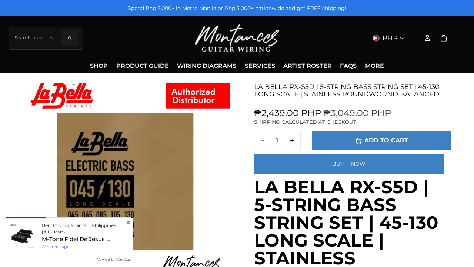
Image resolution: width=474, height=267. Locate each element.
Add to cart (386, 140)
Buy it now (348, 164)
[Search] (69, 38)
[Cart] (443, 38)
